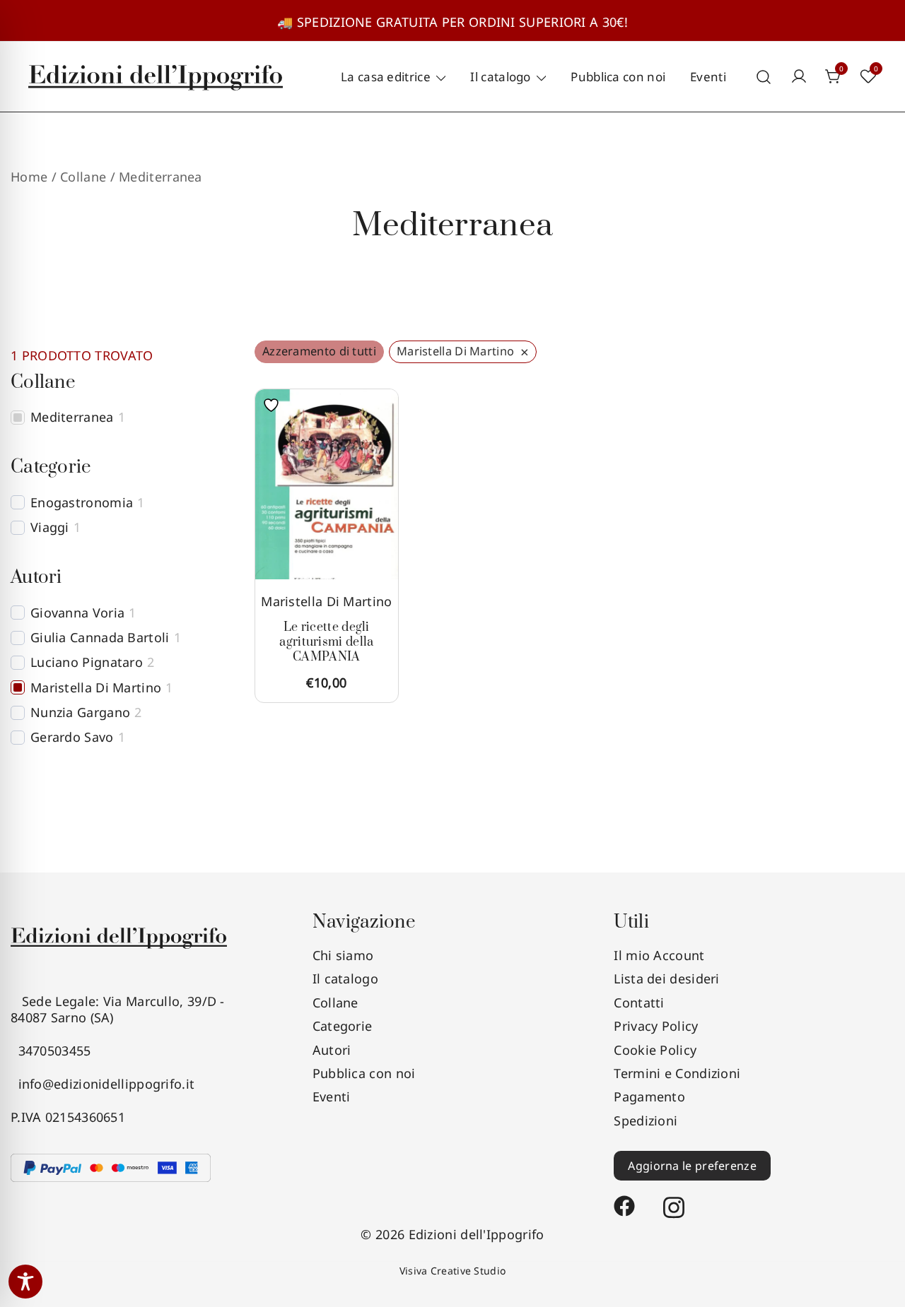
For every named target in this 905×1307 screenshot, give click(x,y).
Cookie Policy (655, 1049)
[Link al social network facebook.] (624, 1199)
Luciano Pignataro (86, 662)
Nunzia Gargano (80, 712)
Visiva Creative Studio (452, 1270)
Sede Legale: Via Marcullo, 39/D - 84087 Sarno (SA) (118, 1009)
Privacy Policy (656, 1025)
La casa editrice (386, 77)
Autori (332, 1049)
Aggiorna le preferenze (692, 1165)
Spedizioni (645, 1120)
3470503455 (51, 1050)
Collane (335, 1002)
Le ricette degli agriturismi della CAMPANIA (326, 642)
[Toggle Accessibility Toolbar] (25, 1281)
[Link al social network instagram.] (673, 1199)
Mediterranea (72, 417)
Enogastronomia (81, 503)
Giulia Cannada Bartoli (100, 637)
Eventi (708, 77)
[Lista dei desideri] (274, 405)
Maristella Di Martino (326, 601)
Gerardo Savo (72, 737)
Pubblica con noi (618, 77)
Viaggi (49, 527)
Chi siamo (343, 955)
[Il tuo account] (798, 77)
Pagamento (649, 1096)
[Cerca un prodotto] (764, 77)
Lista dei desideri (666, 978)
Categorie (343, 1025)
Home (29, 176)
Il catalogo (500, 77)
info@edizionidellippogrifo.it (102, 1083)
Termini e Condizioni (677, 1073)
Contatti (639, 1002)
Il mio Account (659, 955)
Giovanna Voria (77, 613)
